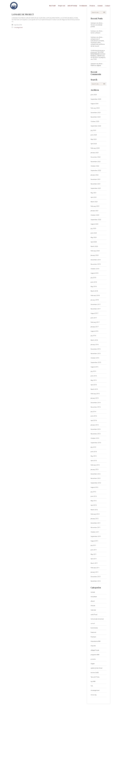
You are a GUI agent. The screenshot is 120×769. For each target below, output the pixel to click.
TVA (92, 686)
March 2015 (94, 389)
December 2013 (95, 429)
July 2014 (93, 411)
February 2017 (95, 322)
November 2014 (95, 407)
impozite (93, 646)
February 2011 (95, 567)
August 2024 (94, 103)
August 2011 (94, 541)
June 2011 (94, 550)
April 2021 (94, 197)
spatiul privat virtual (96, 668)
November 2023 (95, 117)
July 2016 (93, 335)
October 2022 (95, 166)
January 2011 (95, 572)
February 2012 (95, 514)
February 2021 (95, 206)
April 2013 (94, 460)
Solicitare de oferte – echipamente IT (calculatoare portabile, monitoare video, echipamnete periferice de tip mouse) (98, 41)
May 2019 (94, 286)
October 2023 (95, 121)
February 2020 (95, 251)
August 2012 (94, 487)
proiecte (93, 659)
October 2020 (95, 215)
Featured (93, 632)
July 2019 (93, 277)
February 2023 (95, 148)
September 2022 (96, 170)
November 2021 (95, 184)
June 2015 (94, 376)
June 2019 (94, 282)
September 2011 (96, 536)
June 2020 (94, 233)
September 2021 (96, 188)
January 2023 (95, 152)
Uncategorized (18, 27)
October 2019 (95, 268)
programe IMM (95, 654)
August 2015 (94, 367)
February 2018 (95, 295)
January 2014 (95, 425)
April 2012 (94, 505)
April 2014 (94, 420)
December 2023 (95, 112)
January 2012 (95, 518)
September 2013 (96, 442)
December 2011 (95, 523)
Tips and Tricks (95, 677)
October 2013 (95, 438)
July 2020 (93, 228)
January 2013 (95, 469)
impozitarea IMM (95, 641)
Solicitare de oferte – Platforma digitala (97, 64)
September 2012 (96, 483)
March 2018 (94, 291)
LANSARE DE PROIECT (23, 14)
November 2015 (95, 353)
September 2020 (96, 219)
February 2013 (95, 465)
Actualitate (94, 596)
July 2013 (93, 447)
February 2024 (95, 108)
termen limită (95, 672)
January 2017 (95, 327)
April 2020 (94, 242)
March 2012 (94, 509)
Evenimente (94, 628)
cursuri (93, 623)
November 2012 (95, 478)
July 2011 (93, 545)
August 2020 (94, 224)
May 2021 (94, 193)
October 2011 (95, 532)
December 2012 (95, 474)
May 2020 (94, 237)
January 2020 (95, 255)
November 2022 (95, 161)
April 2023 (94, 144)
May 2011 (94, 554)
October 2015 (95, 358)
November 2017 (95, 309)
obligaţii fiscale (95, 650)
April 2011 (94, 559)
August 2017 (94, 313)
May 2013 (94, 456)
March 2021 (94, 202)
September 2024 (96, 99)
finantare (93, 637)
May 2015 (94, 380)
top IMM (93, 681)
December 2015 (95, 349)
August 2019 (94, 273)
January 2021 (95, 210)
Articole (93, 605)
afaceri (93, 601)
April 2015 (94, 385)
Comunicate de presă (97, 619)
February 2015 (95, 393)
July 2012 (93, 492)
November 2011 (95, 527)
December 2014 (95, 402)
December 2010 (95, 576)
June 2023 (94, 135)
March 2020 (94, 246)
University (94, 695)
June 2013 (94, 451)
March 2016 (94, 340)
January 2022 (95, 175)
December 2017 (95, 304)
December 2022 (95, 157)
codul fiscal (94, 614)
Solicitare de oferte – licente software (97, 32)
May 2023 (94, 139)
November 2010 (95, 581)
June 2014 (94, 416)
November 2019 (95, 264)
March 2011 (94, 563)
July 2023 (93, 130)
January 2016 (95, 344)
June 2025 (94, 94)
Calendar (93, 610)
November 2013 (95, 434)
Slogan (93, 663)
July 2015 (93, 371)
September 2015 (96, 362)
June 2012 (94, 496)
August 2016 (94, 331)
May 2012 (94, 501)
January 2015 (95, 398)
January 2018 (95, 300)
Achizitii (93, 592)
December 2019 (95, 260)
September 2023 (96, 126)
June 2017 (94, 318)
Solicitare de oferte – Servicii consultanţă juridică (97, 24)
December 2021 (95, 179)
